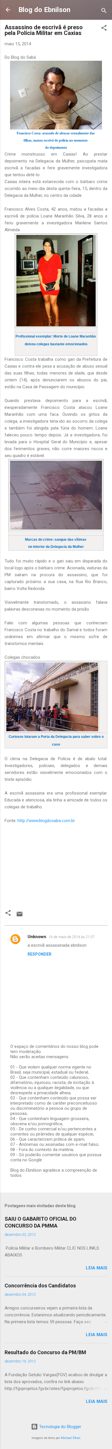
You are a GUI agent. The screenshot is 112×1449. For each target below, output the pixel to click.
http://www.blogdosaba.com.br (46, 820)
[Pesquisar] (104, 11)
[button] (104, 28)
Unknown (37, 936)
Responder (39, 954)
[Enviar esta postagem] (19, 916)
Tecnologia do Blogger (59, 1426)
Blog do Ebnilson (44, 10)
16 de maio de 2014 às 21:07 (71, 937)
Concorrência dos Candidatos (40, 1286)
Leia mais (96, 1267)
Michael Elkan (70, 1438)
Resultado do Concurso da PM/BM (45, 1352)
